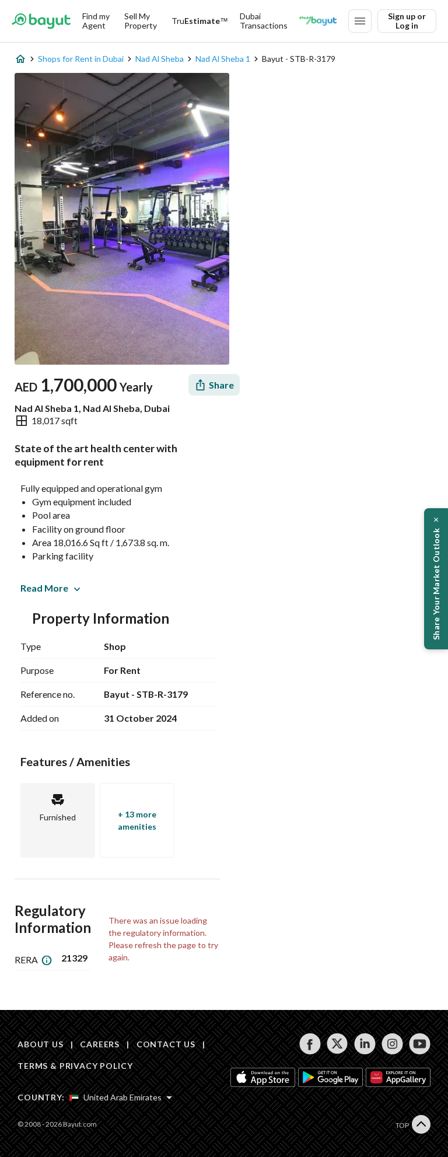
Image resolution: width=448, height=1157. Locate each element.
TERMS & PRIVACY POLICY (75, 1066)
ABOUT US (41, 1044)
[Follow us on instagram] (392, 1043)
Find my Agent (96, 20)
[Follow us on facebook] (310, 1043)
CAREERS (100, 1044)
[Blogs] (317, 21)
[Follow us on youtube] (419, 1043)
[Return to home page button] (41, 21)
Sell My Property (140, 20)
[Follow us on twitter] (337, 1043)
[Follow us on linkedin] (365, 1043)
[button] (436, 578)
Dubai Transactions (264, 20)
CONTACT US (165, 1044)
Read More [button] (44, 587)
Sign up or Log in (407, 20)
